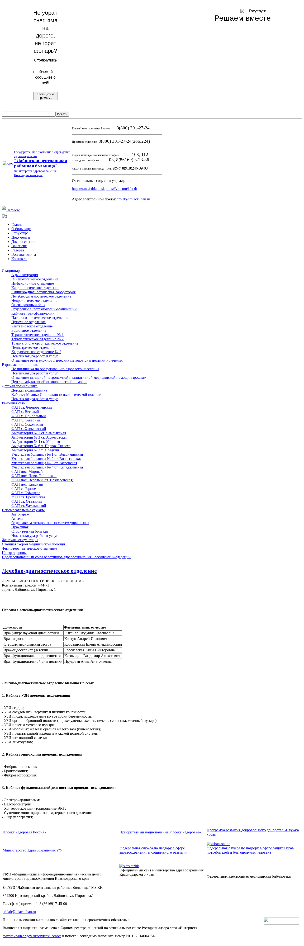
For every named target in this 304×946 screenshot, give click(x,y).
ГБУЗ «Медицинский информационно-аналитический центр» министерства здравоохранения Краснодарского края (53, 876)
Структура (19, 233)
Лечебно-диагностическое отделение (49, 571)
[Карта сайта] (11, 210)
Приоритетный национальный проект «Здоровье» (160, 832)
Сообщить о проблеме (45, 95)
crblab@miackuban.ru (133, 199)
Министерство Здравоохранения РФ (32, 850)
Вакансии (19, 246)
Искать (62, 114)
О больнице (21, 229)
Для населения (23, 242)
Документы (20, 237)
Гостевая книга (23, 254)
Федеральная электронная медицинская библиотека (249, 876)
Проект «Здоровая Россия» (24, 832)
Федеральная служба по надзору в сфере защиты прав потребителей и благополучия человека (250, 850)
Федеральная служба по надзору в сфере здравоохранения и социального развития (153, 850)
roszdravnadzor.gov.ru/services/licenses (32, 936)
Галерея (17, 250)
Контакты (19, 259)
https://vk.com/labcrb (121, 189)
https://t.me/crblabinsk (88, 189)
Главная (17, 224)
